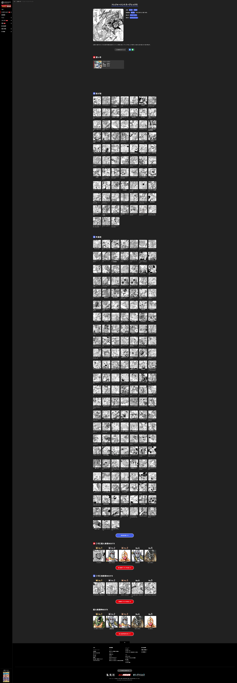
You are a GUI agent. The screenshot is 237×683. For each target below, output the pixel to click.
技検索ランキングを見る (124, 601)
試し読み (4, 674)
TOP (14, 1)
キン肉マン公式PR (124, 670)
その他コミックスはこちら (5, 680)
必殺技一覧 (19, 1)
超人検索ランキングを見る (124, 567)
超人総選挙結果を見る (124, 633)
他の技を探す (124, 535)
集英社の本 (5, 677)
